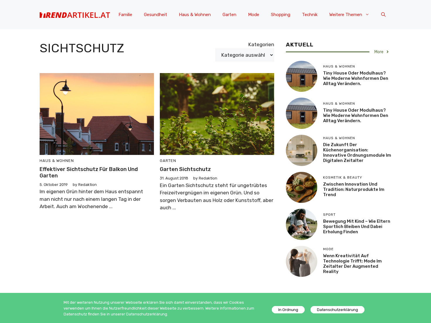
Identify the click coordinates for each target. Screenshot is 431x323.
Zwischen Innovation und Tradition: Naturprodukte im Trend (353, 189)
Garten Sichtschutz (185, 169)
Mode (253, 14)
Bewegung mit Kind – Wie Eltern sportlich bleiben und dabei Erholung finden (356, 226)
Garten (229, 14)
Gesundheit (155, 14)
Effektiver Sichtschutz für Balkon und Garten (89, 172)
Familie (125, 14)
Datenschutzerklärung (337, 310)
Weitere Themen (345, 14)
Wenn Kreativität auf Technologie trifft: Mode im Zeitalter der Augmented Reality (352, 263)
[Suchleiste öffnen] (383, 14)
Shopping (280, 14)
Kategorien (261, 44)
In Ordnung (288, 310)
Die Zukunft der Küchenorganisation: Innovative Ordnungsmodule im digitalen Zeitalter (357, 152)
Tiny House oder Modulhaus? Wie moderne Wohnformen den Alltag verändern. (355, 78)
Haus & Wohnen (195, 14)
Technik (310, 14)
